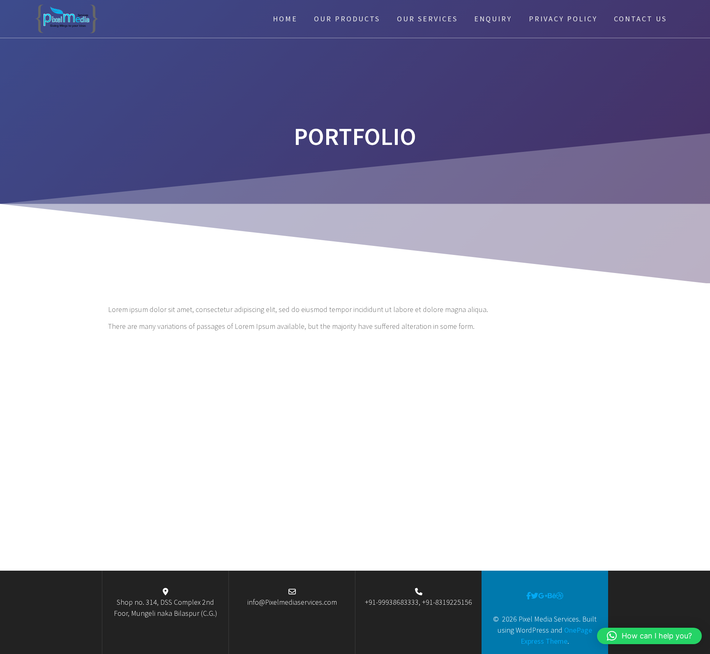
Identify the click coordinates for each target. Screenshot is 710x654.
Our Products (347, 18)
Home (285, 18)
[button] (649, 636)
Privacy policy (563, 18)
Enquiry (493, 18)
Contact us (640, 18)
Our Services (427, 18)
